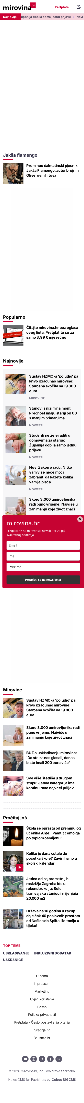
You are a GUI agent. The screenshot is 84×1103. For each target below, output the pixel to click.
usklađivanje (16, 953)
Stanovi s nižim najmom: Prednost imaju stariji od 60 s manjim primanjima (53, 413)
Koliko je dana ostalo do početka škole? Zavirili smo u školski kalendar (51, 858)
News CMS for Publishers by (42, 1080)
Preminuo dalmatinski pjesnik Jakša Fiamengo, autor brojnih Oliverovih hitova (52, 170)
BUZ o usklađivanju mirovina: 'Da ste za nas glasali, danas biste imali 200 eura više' (51, 758)
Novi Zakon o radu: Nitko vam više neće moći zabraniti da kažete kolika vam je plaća (51, 474)
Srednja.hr (42, 1030)
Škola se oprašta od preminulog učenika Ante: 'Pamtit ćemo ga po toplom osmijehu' (53, 833)
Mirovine (37, 398)
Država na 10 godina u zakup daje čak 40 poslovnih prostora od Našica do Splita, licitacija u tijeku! (53, 918)
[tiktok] (42, 1059)
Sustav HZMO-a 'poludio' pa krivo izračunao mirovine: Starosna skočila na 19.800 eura (53, 383)
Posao (42, 1007)
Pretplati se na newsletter (43, 580)
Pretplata (62, 7)
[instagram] (33, 1059)
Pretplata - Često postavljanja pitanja (42, 1022)
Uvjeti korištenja (42, 999)
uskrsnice (13, 960)
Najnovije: (10, 17)
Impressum (42, 984)
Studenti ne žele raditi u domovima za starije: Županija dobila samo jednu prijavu (52, 442)
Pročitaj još (15, 817)
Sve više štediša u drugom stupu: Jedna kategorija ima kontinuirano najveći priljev (50, 783)
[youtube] (25, 1059)
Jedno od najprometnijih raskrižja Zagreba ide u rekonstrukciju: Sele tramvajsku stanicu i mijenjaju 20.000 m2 (52, 888)
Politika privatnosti (42, 1015)
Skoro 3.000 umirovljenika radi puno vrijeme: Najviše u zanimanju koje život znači (53, 504)
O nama (42, 976)
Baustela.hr (42, 1038)
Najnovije (13, 361)
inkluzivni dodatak (52, 953)
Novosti (36, 425)
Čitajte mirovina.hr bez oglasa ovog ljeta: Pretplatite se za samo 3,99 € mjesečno (52, 332)
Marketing (42, 991)
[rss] (58, 1059)
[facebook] (50, 1059)
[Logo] (19, 6)
